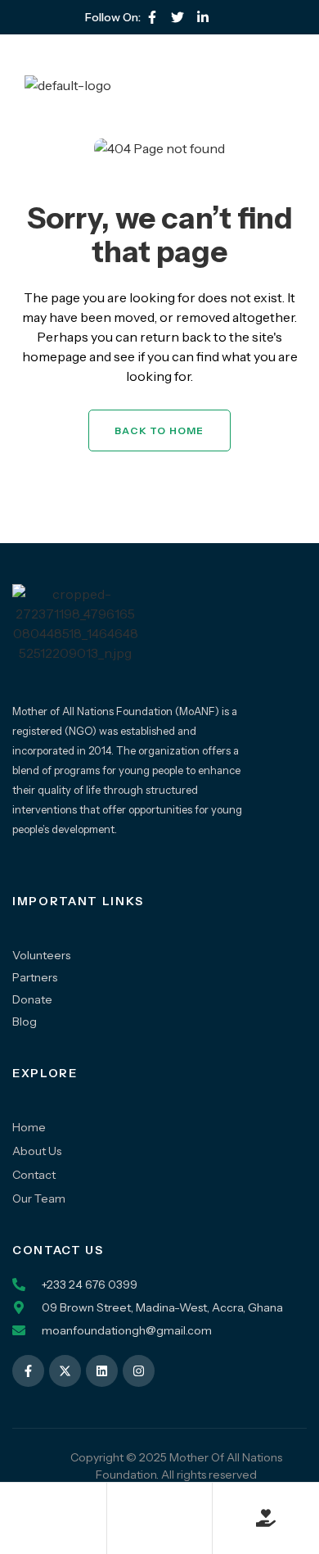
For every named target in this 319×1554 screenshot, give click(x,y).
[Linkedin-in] (202, 17)
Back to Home (159, 430)
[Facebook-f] (152, 17)
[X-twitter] (65, 1371)
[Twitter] (177, 17)
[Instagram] (139, 1371)
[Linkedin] (102, 1371)
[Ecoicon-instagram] (228, 17)
